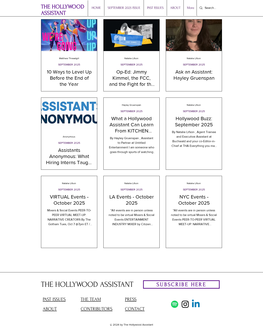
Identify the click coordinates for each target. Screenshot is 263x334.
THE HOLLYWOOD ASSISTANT (62, 9)
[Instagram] (185, 304)
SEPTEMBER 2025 (69, 64)
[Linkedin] (196, 304)
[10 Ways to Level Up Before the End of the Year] (69, 35)
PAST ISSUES (54, 299)
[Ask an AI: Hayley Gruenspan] (194, 35)
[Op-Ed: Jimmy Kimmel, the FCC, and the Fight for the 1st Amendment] (131, 35)
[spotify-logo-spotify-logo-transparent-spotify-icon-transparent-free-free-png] (174, 304)
